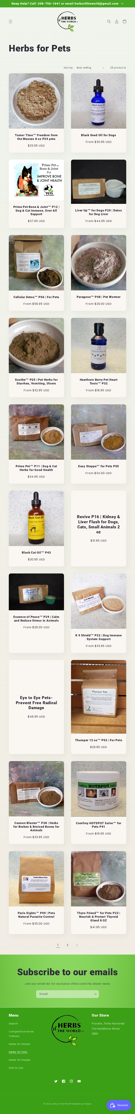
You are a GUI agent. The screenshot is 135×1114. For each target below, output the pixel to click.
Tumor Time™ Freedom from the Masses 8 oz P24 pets (36, 137)
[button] (10, 21)
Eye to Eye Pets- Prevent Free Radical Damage (36, 702)
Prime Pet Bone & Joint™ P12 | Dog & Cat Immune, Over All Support (36, 210)
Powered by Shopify (82, 1104)
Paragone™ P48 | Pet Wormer (98, 297)
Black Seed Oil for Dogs (98, 135)
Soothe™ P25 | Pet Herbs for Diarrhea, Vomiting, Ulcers (36, 381)
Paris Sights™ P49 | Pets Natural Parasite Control (36, 914)
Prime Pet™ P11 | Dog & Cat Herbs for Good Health (36, 468)
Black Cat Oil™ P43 (36, 552)
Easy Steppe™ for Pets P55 (98, 466)
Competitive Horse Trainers (21, 1034)
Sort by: (68, 67)
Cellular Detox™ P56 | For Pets (36, 297)
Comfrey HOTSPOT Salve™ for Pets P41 (98, 825)
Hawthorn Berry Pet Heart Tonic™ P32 (99, 381)
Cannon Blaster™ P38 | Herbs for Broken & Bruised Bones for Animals (36, 826)
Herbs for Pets (18, 1052)
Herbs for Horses (19, 1044)
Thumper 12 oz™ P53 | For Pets (98, 740)
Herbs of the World (61, 1104)
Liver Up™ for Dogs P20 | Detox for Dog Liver (98, 212)
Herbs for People (20, 1060)
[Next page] (77, 945)
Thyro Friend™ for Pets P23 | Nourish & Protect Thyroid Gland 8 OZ (98, 916)
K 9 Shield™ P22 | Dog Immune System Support (98, 637)
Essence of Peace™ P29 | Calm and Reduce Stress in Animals (36, 618)
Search (13, 1023)
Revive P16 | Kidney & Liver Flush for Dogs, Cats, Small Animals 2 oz (98, 524)
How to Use (16, 1068)
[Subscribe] (95, 994)
